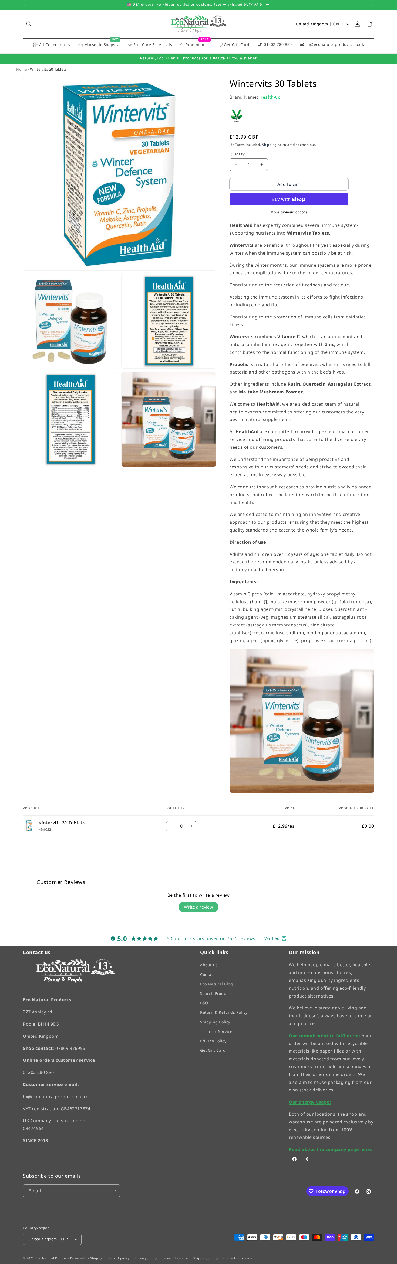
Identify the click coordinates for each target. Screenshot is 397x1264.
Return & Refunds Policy (224, 1012)
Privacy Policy (213, 1040)
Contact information (239, 1258)
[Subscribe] (114, 1190)
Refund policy (119, 1258)
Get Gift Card (213, 1050)
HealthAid (270, 97)
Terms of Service (216, 1031)
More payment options (289, 212)
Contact (207, 974)
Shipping (269, 144)
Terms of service (175, 1258)
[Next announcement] (372, 5)
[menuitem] (52, 45)
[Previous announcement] (25, 5)
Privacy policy (146, 1258)
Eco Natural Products (52, 1258)
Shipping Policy (215, 1021)
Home (21, 69)
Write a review (198, 907)
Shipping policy (205, 1258)
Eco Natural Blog (216, 983)
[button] (29, 24)
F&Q (204, 1002)
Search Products (216, 993)
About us (209, 964)
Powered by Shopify (86, 1258)
